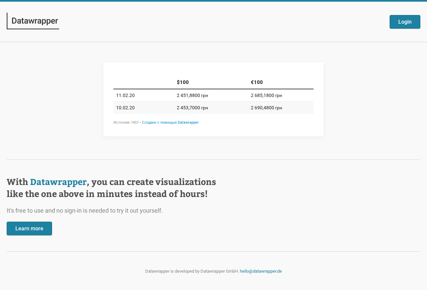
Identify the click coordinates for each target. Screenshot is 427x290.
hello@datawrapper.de (261, 271)
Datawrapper (58, 181)
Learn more (29, 228)
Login (405, 22)
